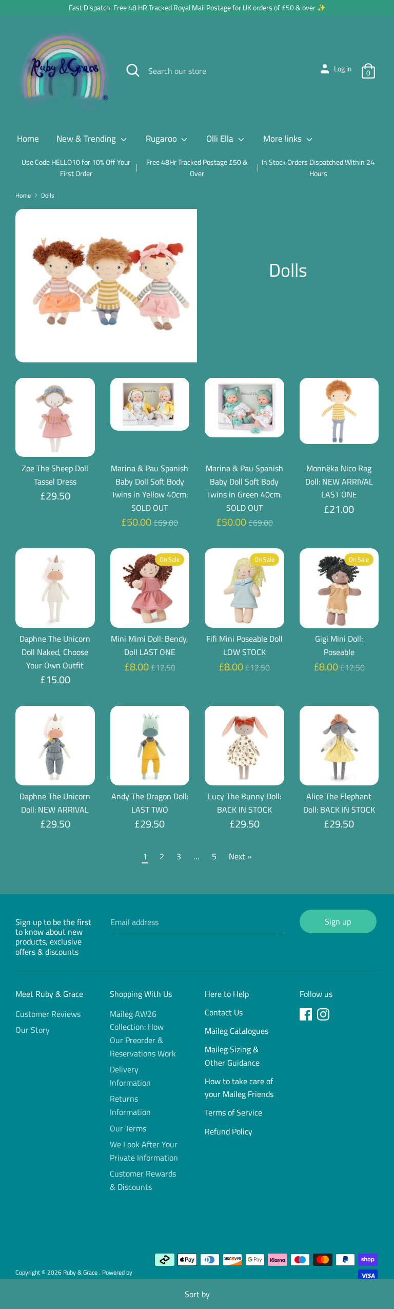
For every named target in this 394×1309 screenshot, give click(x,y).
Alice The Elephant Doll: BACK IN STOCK (339, 803)
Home (28, 138)
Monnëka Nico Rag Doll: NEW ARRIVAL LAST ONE (339, 481)
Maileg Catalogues (236, 1031)
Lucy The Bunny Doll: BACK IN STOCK (244, 803)
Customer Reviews (48, 1014)
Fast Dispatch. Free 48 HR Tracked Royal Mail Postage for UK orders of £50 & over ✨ (197, 7)
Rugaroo (162, 138)
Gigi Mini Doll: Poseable (339, 645)
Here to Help (227, 994)
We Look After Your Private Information (144, 1151)
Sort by (197, 1294)
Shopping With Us (141, 994)
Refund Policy (228, 1131)
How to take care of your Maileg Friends (239, 1088)
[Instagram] (324, 1016)
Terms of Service (233, 1112)
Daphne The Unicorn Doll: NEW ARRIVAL (54, 803)
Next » (240, 856)
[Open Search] (133, 70)
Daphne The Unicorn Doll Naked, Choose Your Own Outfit (54, 651)
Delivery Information (130, 1076)
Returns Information (130, 1105)
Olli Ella (220, 138)
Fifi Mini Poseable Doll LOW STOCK (244, 645)
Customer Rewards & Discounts (143, 1180)
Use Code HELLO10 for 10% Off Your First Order (76, 168)
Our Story (32, 1030)
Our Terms (128, 1128)
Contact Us (224, 1012)
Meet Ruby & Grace (49, 994)
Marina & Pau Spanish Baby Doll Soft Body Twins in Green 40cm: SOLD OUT (244, 488)
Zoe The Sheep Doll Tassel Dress (55, 475)
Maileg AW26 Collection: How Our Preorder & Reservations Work (143, 1034)
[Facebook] (307, 1016)
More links (283, 138)
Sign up (338, 921)
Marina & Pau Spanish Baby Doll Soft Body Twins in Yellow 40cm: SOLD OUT (149, 488)
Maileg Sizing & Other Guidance (232, 1056)
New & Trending (87, 138)
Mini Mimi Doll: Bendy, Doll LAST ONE (149, 645)
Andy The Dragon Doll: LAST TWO (149, 803)
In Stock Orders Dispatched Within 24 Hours (318, 168)
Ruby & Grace (81, 1272)
